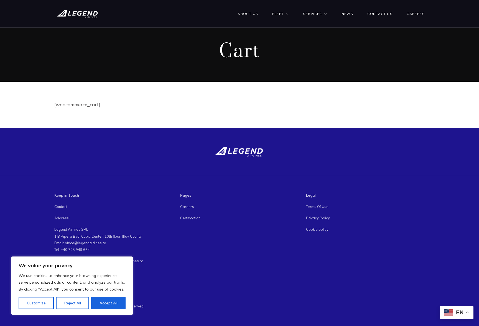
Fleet (278, 14)
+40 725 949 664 (75, 249)
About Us (248, 14)
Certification (190, 218)
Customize (36, 303)
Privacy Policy (318, 218)
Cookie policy (317, 229)
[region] (72, 285)
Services (312, 14)
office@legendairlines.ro (85, 243)
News (347, 14)
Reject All (72, 303)
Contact (60, 206)
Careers (416, 14)
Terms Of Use (317, 206)
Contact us (380, 14)
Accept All (109, 303)
